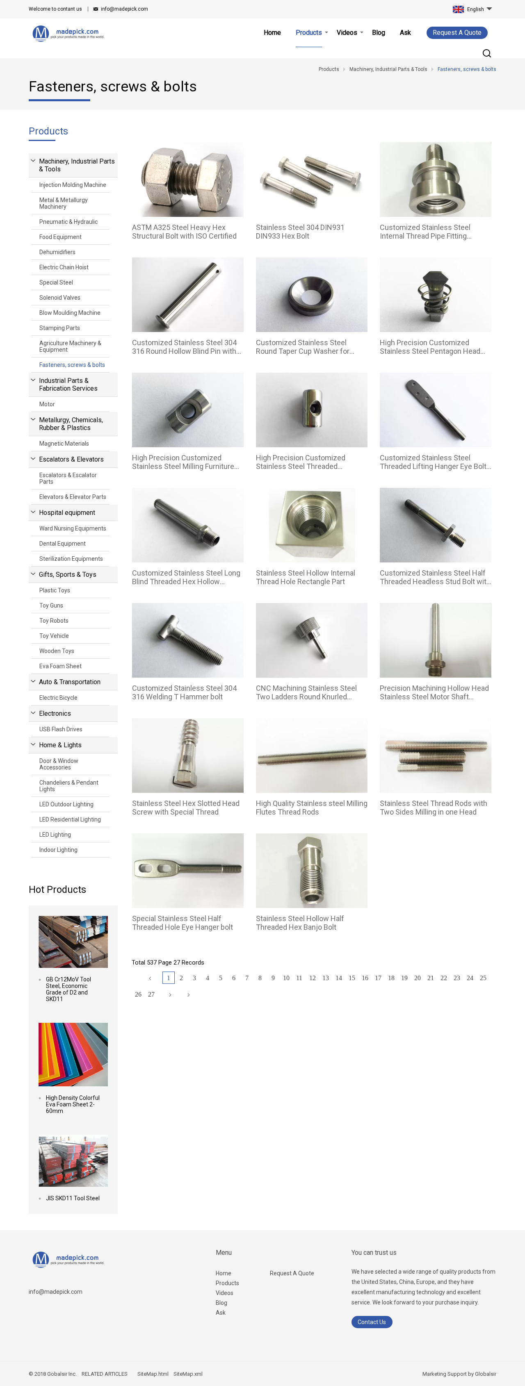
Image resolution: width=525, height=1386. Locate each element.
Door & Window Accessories (58, 764)
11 (299, 977)
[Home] (150, 978)
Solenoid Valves (59, 297)
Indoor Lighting (58, 850)
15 (352, 977)
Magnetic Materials (64, 443)
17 (378, 977)
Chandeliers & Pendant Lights (68, 785)
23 (457, 977)
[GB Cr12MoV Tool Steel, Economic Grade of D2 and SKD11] (73, 942)
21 (430, 977)
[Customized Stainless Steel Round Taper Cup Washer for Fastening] (312, 294)
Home (223, 1273)
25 (483, 977)
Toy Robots (53, 620)
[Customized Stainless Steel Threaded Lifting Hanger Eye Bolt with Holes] (436, 410)
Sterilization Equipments (71, 558)
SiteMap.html (153, 1374)
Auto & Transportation (69, 682)
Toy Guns (51, 605)
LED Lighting (55, 834)
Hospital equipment (67, 513)
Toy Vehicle (54, 636)
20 (417, 977)
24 (470, 977)
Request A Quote (457, 32)
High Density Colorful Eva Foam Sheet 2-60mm (73, 1104)
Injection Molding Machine (72, 185)
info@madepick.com (124, 9)
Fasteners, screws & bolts (72, 365)
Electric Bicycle (58, 697)
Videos (224, 1293)
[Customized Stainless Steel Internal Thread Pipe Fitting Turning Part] (436, 179)
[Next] (170, 995)
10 (286, 977)
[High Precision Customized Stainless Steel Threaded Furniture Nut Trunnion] (312, 410)
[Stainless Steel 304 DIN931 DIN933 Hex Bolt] (312, 179)
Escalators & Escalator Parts (68, 478)
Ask (221, 1312)
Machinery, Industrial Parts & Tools (77, 165)
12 (312, 977)
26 (138, 994)
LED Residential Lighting (70, 819)
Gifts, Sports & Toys (67, 574)
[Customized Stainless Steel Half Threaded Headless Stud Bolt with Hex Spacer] (436, 525)
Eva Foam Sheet (60, 666)
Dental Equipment (62, 543)
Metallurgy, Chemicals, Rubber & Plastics (71, 424)
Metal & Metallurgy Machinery (63, 203)
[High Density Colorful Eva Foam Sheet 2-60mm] (73, 1054)
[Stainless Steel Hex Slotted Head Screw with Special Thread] (188, 755)
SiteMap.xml (188, 1374)
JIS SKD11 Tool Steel (73, 1198)
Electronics (55, 713)
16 (365, 977)
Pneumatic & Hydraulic (68, 221)
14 (339, 977)
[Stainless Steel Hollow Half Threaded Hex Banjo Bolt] (312, 870)
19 (404, 977)
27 (151, 994)
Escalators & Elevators (71, 459)
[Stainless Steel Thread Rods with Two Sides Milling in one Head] (436, 755)
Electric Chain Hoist (64, 267)
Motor (47, 404)
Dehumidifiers (57, 252)
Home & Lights (60, 745)
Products (227, 1283)
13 (325, 977)
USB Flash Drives (60, 729)
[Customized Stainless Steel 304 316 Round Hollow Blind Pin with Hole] (188, 294)
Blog (221, 1303)
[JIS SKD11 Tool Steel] (73, 1161)
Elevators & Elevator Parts (72, 497)
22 (444, 977)
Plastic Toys (54, 590)
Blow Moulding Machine (69, 313)
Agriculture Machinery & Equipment (70, 346)
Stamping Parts (59, 328)
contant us (55, 9)
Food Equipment (60, 237)
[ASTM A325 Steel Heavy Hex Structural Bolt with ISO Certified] (188, 179)
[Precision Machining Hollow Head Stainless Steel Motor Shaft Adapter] (436, 640)
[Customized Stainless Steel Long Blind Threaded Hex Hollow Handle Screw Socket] (188, 525)
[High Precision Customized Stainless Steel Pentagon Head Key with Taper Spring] (436, 294)
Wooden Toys (56, 651)
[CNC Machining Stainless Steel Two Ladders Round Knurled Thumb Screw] (312, 640)
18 (391, 977)
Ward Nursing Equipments (72, 528)
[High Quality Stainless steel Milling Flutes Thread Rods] (312, 755)
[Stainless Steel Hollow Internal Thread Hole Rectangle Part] (312, 525)
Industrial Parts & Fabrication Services (68, 384)
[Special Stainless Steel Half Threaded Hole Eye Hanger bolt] (188, 870)
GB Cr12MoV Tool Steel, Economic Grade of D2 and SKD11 (68, 989)
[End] (189, 995)
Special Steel (56, 282)
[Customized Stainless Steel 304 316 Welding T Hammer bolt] (188, 640)
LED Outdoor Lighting (66, 804)
